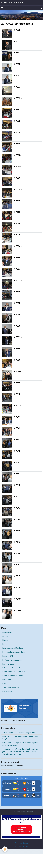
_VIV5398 (17, 360)
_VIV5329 (17, 53)
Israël (4, 684)
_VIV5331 (17, 64)
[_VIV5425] (7, 443)
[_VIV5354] (7, 170)
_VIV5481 (17, 587)
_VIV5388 (17, 314)
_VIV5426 (17, 451)
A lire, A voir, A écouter (10, 688)
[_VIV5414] (7, 409)
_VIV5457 (17, 519)
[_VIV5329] (7, 56)
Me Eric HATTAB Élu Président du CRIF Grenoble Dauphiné (20, 738)
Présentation (7, 632)
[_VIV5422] (7, 431)
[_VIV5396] (7, 340)
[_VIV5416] (7, 420)
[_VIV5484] (7, 614)
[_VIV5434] (7, 511)
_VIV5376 (17, 280)
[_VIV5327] (7, 33)
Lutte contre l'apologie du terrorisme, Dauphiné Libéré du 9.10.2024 (20, 744)
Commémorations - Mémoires (13, 672)
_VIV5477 (17, 576)
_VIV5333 (17, 87)
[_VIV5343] (7, 147)
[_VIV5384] (7, 306)
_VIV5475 (17, 565)
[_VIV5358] (7, 215)
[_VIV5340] (7, 136)
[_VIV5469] (7, 557)
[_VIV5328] (7, 45)
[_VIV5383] (7, 295)
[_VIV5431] (7, 488)
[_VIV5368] (7, 261)
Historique (6, 640)
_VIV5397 (17, 348)
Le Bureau (6, 636)
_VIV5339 (17, 121)
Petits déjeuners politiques (12, 660)
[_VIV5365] (7, 238)
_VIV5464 (17, 542)
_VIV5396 (17, 337)
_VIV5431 (17, 485)
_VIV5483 (17, 599)
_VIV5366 (17, 246)
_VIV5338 (17, 109)
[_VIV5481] (7, 591)
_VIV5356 (17, 189)
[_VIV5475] (7, 568)
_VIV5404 (17, 371)
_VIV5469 (17, 553)
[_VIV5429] (7, 477)
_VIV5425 (17, 439)
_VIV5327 (17, 30)
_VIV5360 (17, 223)
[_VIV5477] (7, 579)
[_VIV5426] (7, 454)
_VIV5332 (17, 75)
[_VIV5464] (7, 545)
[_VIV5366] (7, 249)
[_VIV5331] (7, 67)
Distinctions (6, 680)
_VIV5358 (17, 212)
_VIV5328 (17, 41)
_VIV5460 (17, 530)
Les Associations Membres (12, 648)
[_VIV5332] (7, 79)
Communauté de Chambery (12, 676)
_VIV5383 (17, 291)
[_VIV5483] (7, 602)
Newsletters (6, 644)
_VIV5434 (17, 508)
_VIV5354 (17, 166)
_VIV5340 (17, 132)
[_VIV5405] (7, 386)
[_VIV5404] (7, 375)
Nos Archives (7, 692)
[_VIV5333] (7, 90)
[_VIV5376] (7, 284)
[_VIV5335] (7, 101)
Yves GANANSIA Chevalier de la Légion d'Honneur (21, 733)
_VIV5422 (17, 428)
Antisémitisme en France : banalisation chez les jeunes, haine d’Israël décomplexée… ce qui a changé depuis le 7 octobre (20, 751)
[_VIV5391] (7, 329)
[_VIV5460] (7, 534)
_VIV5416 (17, 417)
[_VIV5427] (7, 466)
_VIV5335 (17, 98)
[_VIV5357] (7, 204)
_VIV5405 (17, 382)
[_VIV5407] (7, 397)
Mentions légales (21, 843)
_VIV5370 (17, 269)
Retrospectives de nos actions (13, 652)
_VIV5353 (17, 155)
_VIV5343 (17, 144)
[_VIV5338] (7, 113)
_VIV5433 (17, 496)
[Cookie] (5, 849)
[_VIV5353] (7, 158)
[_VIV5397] (7, 352)
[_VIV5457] (7, 522)
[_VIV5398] (7, 363)
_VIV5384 (17, 303)
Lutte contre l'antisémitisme (13, 668)
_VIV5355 (17, 178)
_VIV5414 (17, 405)
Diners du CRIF (7, 656)
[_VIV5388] (7, 318)
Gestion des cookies (21, 847)
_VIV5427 (17, 462)
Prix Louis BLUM (8, 664)
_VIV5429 (17, 474)
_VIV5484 (17, 610)
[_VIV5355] (7, 181)
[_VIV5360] (7, 227)
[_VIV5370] (7, 272)
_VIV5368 (17, 257)
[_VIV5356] (7, 193)
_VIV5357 (17, 200)
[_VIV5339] (7, 124)
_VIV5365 (17, 235)
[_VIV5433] (7, 500)
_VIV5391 (17, 326)
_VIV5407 (17, 394)
